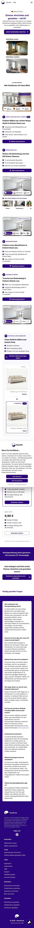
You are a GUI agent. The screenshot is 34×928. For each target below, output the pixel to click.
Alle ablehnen (17, 476)
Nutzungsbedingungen (20, 484)
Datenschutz (11, 484)
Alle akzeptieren (17, 481)
